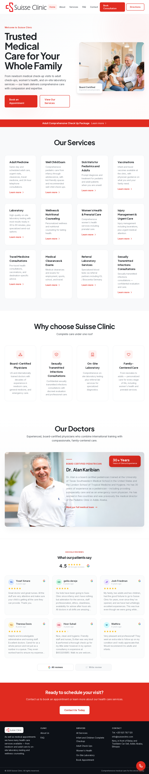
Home (52, 7)
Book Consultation (110, 7)
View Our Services (50, 101)
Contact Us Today (74, 710)
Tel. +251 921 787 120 (122, 732)
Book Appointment (85, 760)
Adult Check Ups (84, 746)
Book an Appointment (16, 101)
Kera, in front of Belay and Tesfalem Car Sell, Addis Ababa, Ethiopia (127, 744)
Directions (135, 7)
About (62, 7)
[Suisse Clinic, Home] (26, 7)
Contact (94, 7)
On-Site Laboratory (85, 755)
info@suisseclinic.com (122, 736)
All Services (81, 733)
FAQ (84, 7)
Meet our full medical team (80, 507)
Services (73, 7)
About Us (44, 733)
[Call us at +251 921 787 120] (141, 765)
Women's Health (84, 750)
